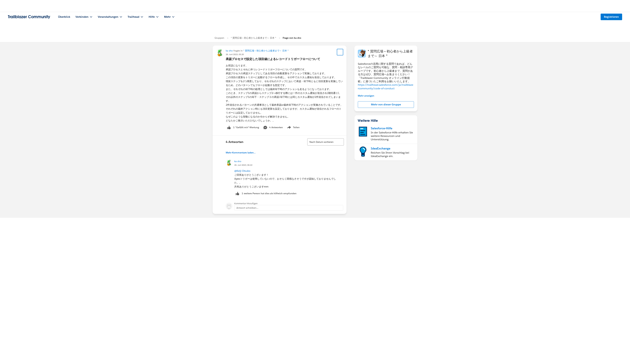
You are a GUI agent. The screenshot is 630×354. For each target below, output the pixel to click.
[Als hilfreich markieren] (237, 193)
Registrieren (611, 17)
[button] (386, 104)
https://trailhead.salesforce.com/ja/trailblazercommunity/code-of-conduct (385, 86)
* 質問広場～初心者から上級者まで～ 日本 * (253, 37)
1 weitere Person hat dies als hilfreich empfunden (269, 193)
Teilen (293, 128)
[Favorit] (340, 52)
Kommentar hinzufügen (246, 203)
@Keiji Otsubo (242, 170)
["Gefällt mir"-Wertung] (229, 127)
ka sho (229, 50)
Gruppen (219, 37)
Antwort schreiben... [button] (247, 207)
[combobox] (325, 142)
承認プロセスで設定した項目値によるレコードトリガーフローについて (273, 59)
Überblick (64, 17)
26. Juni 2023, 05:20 (235, 54)
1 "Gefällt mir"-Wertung (246, 127)
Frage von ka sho (292, 37)
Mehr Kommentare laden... (241, 152)
